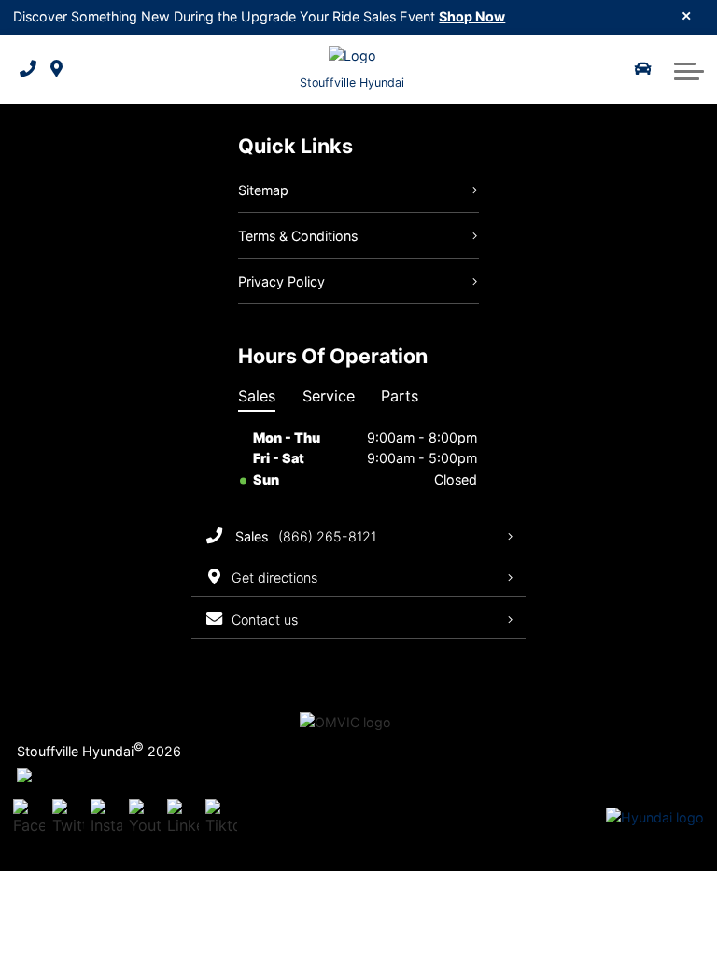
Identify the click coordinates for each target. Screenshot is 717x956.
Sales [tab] (256, 396)
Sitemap (263, 190)
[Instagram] (106, 818)
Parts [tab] (399, 396)
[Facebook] (29, 818)
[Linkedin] (183, 818)
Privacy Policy (281, 281)
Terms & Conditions (298, 236)
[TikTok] (221, 818)
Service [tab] (328, 396)
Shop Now (472, 16)
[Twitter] (68, 818)
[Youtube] (145, 818)
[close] (686, 15)
